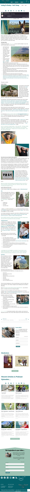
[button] (2, 361)
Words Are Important (19, 392)
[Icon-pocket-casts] (19, 11)
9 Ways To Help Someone (19, 411)
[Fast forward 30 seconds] (12, 16)
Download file (3, 18)
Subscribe (24, 17)
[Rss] (24, 11)
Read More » (2, 418)
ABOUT (12, 2)
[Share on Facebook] (25, 6)
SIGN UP (17, 329)
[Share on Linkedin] (26, 7)
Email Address (18, 343)
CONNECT (21, 2)
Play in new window (9, 18)
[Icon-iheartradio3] (21, 11)
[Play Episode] (3, 16)
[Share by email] (27, 7)
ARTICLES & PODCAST (10, 487)
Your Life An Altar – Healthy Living (6, 429)
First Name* (17, 337)
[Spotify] (6, 11)
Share (27, 17)
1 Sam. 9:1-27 (11, 43)
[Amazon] (16, 11)
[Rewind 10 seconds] (5, 16)
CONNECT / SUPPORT (3, 487)
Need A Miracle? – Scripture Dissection (21, 429)
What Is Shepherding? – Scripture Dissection (7, 411)
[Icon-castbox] (11, 11)
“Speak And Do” (3, 392)
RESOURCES (16, 2)
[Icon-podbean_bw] (14, 11)
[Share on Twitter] (26, 6)
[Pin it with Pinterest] (25, 7)
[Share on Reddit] (27, 6)
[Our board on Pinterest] (23, 6)
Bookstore (5, 353)
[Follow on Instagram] (23, 7)
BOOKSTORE (11, 484)
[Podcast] (8, 11)
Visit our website (4, 311)
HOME (2, 484)
